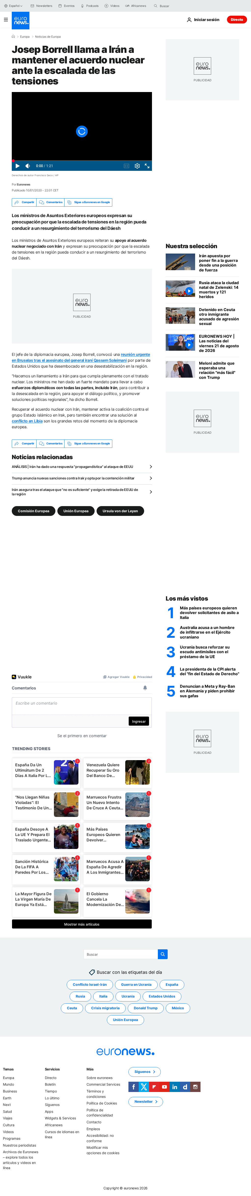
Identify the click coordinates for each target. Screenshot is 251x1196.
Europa (25, 36)
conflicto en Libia (27, 420)
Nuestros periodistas (19, 1145)
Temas (8, 1069)
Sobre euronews (100, 1078)
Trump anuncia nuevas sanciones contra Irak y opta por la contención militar (73, 478)
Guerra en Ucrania (136, 984)
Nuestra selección (191, 246)
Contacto (94, 1122)
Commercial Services (103, 1084)
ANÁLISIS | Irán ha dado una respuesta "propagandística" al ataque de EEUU (72, 466)
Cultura (8, 1125)
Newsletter (144, 1101)
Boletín (50, 1084)
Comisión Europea (33, 511)
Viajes (7, 1118)
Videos (8, 1131)
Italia (103, 996)
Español (14, 6)
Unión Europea (75, 511)
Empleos (93, 1128)
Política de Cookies (102, 1103)
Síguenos (52, 1105)
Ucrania (128, 996)
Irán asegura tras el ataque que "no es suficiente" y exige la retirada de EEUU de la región (75, 492)
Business (10, 1091)
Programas (11, 1138)
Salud (7, 1111)
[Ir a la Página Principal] (20, 20)
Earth (7, 1098)
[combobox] (180, 6)
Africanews (54, 1125)
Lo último (52, 1098)
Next (7, 1105)
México (178, 1008)
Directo (237, 19)
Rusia (80, 996)
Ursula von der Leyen (120, 511)
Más (90, 1069)
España (172, 984)
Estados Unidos (162, 996)
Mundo (8, 1084)
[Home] (13, 36)
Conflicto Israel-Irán (90, 984)
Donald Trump (146, 1008)
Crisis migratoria (105, 1008)
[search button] (156, 6)
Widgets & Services (60, 1118)
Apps (49, 1111)
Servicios (52, 1069)
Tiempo (51, 1091)
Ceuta (72, 1008)
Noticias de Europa (48, 36)
